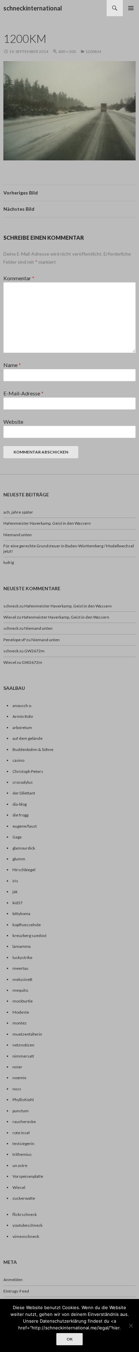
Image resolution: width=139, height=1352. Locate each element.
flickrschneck (24, 1214)
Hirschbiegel (23, 869)
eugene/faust (24, 826)
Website (13, 421)
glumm (18, 858)
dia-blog (19, 804)
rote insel (21, 1132)
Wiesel (9, 617)
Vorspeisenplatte (27, 1176)
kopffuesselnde (26, 924)
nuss (16, 1088)
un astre (19, 1165)
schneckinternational (32, 8)
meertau (20, 968)
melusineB (22, 979)
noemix (19, 1077)
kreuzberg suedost (29, 935)
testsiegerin (23, 1143)
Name (12, 365)
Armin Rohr (22, 716)
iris (15, 880)
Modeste (20, 1012)
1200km (93, 51)
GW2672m (34, 650)
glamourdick (23, 848)
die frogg (20, 814)
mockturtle (22, 1001)
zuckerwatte (23, 1198)
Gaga (17, 836)
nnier (17, 1066)
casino (18, 760)
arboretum (22, 727)
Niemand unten (17, 534)
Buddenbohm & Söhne (32, 749)
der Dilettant (23, 793)
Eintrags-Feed (16, 1291)
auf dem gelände (27, 738)
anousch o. (22, 705)
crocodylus (22, 782)
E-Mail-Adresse (23, 393)
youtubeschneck (27, 1225)
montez (19, 1022)
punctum (20, 1110)
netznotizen (23, 1044)
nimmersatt (23, 1056)
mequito (20, 990)
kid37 (17, 902)
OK (69, 1339)
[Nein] (130, 1325)
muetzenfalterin (27, 1034)
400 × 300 (67, 51)
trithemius (22, 1154)
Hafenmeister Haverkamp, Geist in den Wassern (47, 523)
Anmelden (13, 1279)
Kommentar (18, 278)
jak (15, 891)
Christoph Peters (27, 771)
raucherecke (24, 1121)
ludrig (8, 562)
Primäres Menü (131, 8)
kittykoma (21, 913)
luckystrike (22, 957)
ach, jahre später (18, 512)
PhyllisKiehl (23, 1099)
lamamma (21, 946)
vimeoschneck (25, 1236)
